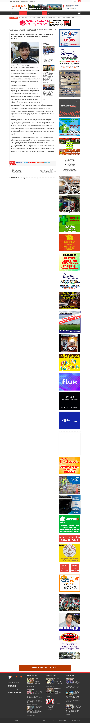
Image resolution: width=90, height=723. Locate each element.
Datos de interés (24, 1)
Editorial (66, 13)
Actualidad (23, 13)
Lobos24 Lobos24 (15, 40)
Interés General (32, 13)
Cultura (61, 13)
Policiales (39, 13)
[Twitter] (71, 1)
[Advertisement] (70, 444)
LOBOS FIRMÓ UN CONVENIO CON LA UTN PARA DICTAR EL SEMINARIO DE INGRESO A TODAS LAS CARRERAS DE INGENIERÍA (48, 95)
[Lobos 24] (19, 6)
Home (11, 12)
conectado (31, 178)
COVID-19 (16, 13)
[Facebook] (69, 1)
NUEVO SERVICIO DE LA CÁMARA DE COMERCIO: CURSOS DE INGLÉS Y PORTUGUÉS (17, 172)
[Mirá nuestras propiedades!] (53, 6)
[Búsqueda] (79, 1)
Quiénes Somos (32, 1)
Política (44, 13)
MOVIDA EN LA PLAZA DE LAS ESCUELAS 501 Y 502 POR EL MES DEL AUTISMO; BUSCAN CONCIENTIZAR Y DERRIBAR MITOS (46, 172)
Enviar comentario (41, 40)
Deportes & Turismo (53, 13)
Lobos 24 (52, 720)
